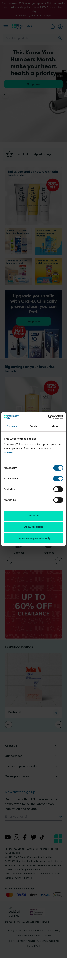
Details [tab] (33, 426)
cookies (9, 452)
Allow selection (33, 526)
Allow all (33, 515)
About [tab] (55, 426)
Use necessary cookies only (34, 538)
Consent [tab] (12, 426)
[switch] (58, 478)
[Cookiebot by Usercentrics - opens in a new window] (48, 417)
